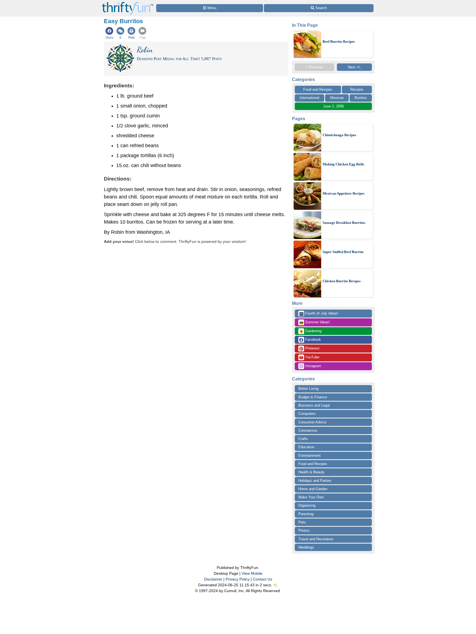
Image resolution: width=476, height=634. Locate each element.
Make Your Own (311, 497)
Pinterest (312, 348)
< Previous (314, 67)
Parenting (305, 514)
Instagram (312, 366)
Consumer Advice (312, 422)
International (309, 98)
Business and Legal (314, 405)
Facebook (312, 339)
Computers (307, 414)
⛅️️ (275, 585)
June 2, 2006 (333, 106)
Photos (304, 530)
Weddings (306, 547)
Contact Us (262, 579)
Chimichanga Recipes (339, 135)
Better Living (308, 388)
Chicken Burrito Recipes (342, 281)
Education (306, 447)
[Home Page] (127, 3)
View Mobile (252, 573)
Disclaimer (213, 579)
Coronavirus (307, 430)
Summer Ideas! (314, 322)
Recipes (356, 89)
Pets (302, 522)
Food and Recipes (317, 89)
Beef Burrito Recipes (339, 41)
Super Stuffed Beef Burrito (343, 252)
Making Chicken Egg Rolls (343, 164)
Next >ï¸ (354, 67)
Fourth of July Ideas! (318, 313)
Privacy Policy (238, 579)
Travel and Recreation (315, 539)
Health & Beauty (311, 472)
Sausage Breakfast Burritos (344, 223)
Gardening (310, 331)
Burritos (361, 98)
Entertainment (309, 455)
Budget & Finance (312, 397)
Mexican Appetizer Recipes (343, 193)
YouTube (311, 357)
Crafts (303, 439)
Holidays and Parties (314, 481)
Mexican (337, 98)
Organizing (306, 505)
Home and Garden (312, 489)
